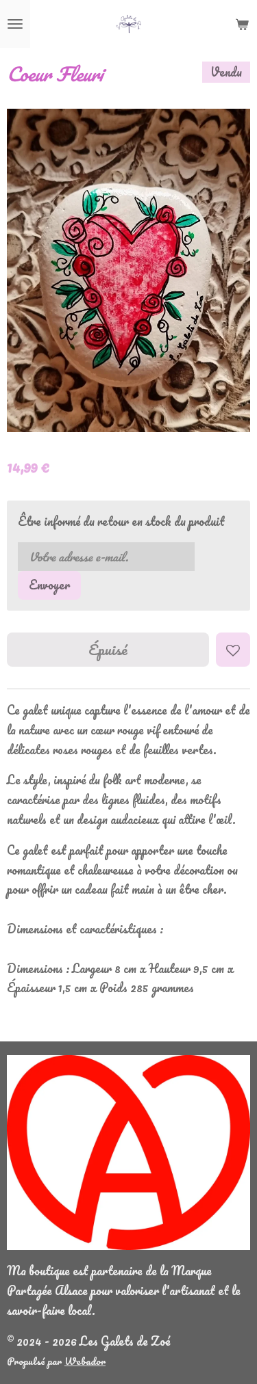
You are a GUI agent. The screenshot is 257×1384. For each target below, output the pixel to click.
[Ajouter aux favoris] (233, 650)
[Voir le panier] (242, 24)
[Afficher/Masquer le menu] (15, 24)
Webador (85, 1361)
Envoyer (49, 584)
